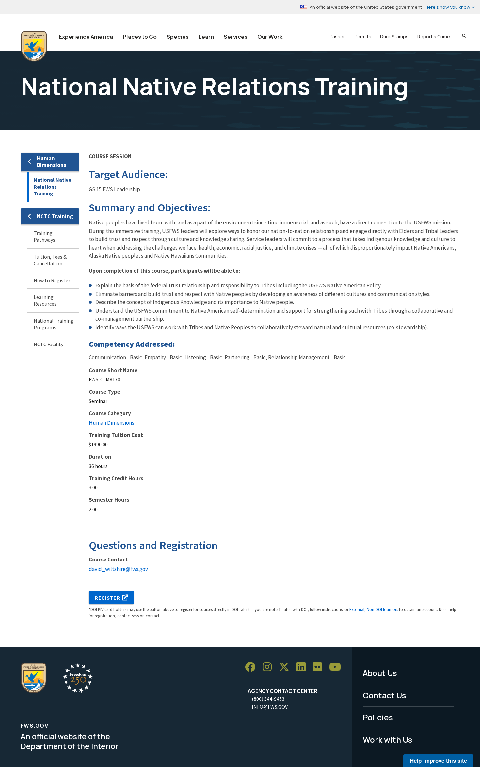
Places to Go (140, 36)
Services (236, 36)
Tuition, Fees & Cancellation (50, 260)
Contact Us (384, 695)
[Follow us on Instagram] (269, 667)
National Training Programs (53, 324)
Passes (338, 36)
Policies (378, 717)
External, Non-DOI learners (373, 609)
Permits (363, 36)
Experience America (86, 36)
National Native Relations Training (52, 186)
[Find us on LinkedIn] (303, 667)
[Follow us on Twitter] (286, 667)
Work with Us (387, 739)
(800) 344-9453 (268, 699)
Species (178, 36)
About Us (380, 672)
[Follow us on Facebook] (252, 667)
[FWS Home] (34, 46)
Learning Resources (45, 300)
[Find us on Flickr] (320, 667)
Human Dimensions (51, 162)
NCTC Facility (48, 344)
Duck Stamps (394, 36)
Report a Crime (433, 36)
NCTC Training (55, 216)
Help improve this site (438, 760)
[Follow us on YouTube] (337, 667)
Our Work (269, 36)
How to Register (52, 280)
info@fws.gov (270, 706)
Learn (206, 36)
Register (107, 597)
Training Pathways (44, 236)
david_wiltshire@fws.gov (118, 569)
